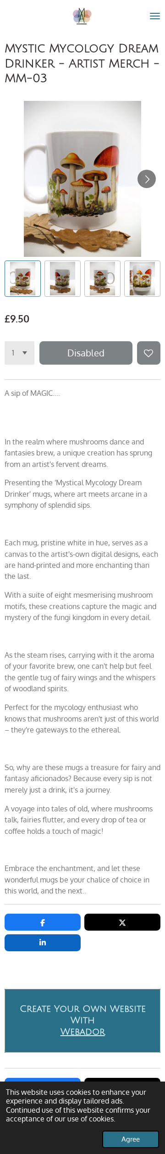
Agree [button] (130, 1139)
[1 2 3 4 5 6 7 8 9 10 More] (19, 353)
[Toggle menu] (155, 16)
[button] (23, 279)
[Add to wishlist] (148, 353)
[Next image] (147, 179)
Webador (82, 1032)
